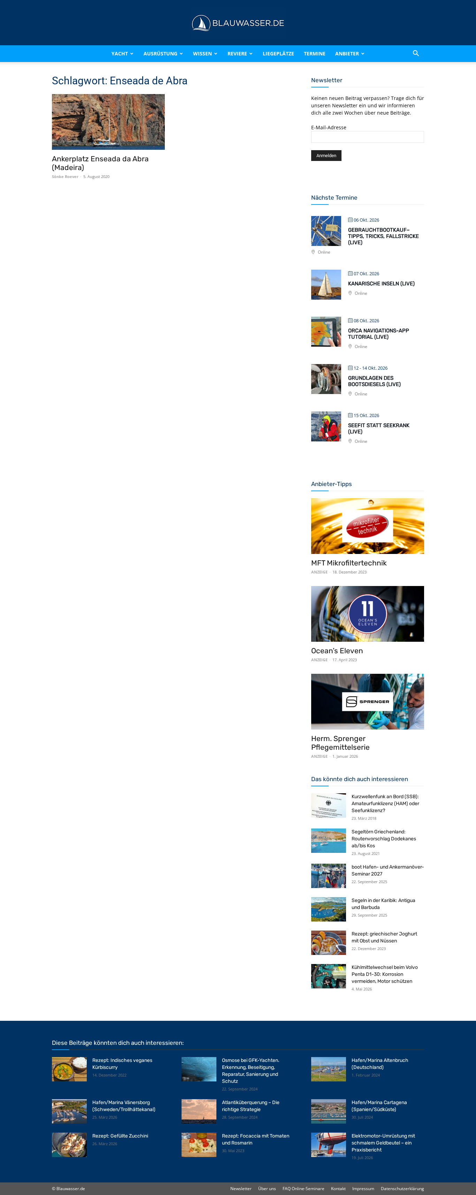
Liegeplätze (278, 53)
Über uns (267, 1189)
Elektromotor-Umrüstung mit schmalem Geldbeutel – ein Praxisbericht (383, 1143)
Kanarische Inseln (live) (381, 283)
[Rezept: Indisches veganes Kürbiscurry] (69, 1069)
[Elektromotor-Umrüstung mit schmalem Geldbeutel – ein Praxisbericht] (328, 1145)
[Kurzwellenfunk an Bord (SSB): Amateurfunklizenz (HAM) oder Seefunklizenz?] (328, 805)
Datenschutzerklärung (402, 1189)
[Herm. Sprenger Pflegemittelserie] (367, 702)
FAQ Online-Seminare (303, 1189)
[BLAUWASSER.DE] (238, 23)
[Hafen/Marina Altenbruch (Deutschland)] (328, 1069)
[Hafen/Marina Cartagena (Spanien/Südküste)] (328, 1111)
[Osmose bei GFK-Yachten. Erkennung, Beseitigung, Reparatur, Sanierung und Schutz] (199, 1069)
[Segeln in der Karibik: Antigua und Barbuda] (328, 909)
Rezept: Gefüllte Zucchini (120, 1136)
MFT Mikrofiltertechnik (349, 562)
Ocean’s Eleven (337, 650)
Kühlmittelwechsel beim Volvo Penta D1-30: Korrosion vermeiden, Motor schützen (385, 974)
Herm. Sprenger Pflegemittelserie (340, 742)
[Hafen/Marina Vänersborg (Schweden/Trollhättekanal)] (69, 1111)
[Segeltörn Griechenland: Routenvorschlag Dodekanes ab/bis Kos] (328, 840)
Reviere (237, 53)
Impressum (363, 1189)
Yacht (120, 53)
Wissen (202, 53)
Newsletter (241, 1189)
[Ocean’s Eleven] (367, 614)
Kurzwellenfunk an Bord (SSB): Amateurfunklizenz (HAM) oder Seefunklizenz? (385, 804)
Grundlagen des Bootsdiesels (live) (374, 381)
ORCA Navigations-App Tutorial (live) (378, 333)
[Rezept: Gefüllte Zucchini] (69, 1145)
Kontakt (338, 1189)
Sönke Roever (65, 176)
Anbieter (347, 53)
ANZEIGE (319, 572)
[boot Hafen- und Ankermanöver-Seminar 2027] (328, 876)
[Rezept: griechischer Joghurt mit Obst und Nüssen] (328, 943)
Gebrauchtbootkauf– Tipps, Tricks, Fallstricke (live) (383, 236)
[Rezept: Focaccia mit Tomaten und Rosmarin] (199, 1145)
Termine (314, 53)
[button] (415, 53)
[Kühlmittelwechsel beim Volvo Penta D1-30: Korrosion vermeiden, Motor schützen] (328, 976)
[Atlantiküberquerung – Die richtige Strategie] (199, 1111)
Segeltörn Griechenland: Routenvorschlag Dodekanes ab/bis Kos (384, 839)
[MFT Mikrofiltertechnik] (367, 526)
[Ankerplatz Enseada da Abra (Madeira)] (108, 122)
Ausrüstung (160, 53)
